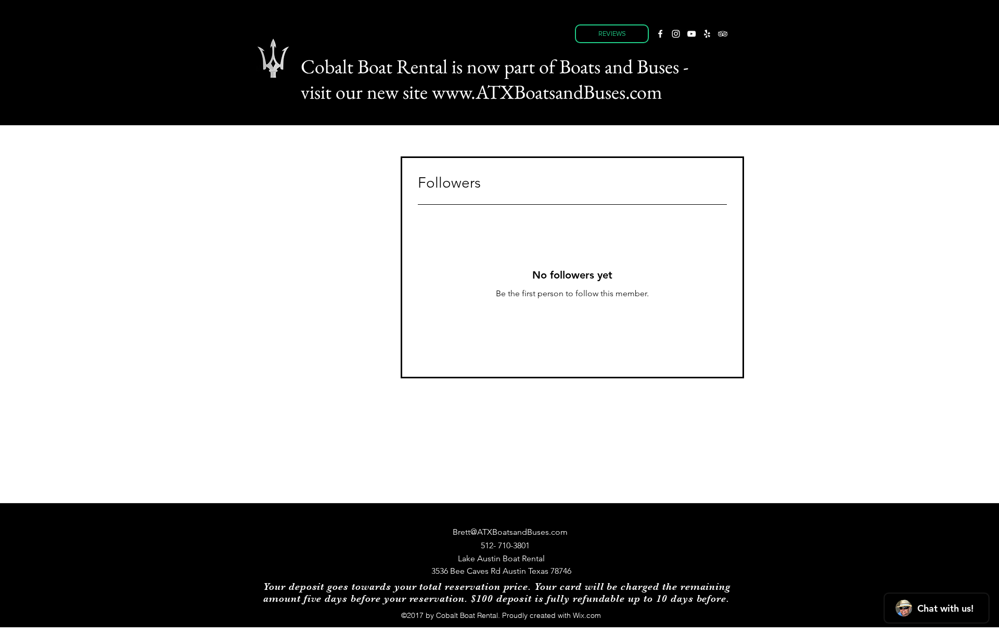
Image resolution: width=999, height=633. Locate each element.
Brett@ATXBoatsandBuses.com (510, 532)
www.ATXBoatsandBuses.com (547, 91)
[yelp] (707, 34)
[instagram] (676, 34)
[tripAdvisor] (723, 34)
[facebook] (660, 34)
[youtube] (691, 34)
